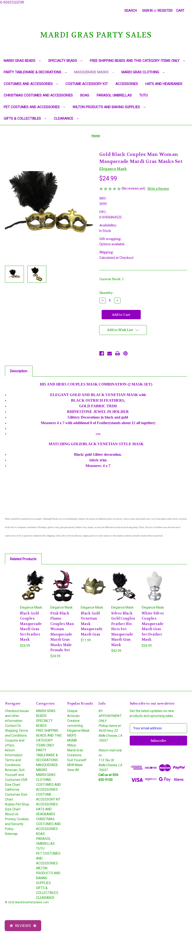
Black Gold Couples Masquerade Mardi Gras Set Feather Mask (31, 626)
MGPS (71, 735)
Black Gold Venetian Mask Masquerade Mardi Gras (92, 624)
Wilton (71, 745)
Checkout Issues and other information (17, 716)
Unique (72, 711)
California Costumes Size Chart (16, 794)
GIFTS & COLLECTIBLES (23, 118)
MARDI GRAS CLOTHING (141, 72)
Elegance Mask (78, 730)
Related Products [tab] (23, 559)
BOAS (84, 95)
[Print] (117, 353)
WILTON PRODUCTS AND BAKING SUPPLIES (107, 107)
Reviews (23, 925)
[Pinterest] (125, 353)
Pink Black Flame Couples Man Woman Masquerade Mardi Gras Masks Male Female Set (62, 632)
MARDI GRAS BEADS (20, 61)
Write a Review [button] (158, 189)
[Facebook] (101, 353)
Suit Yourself (76, 760)
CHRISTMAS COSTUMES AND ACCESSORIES (38, 95)
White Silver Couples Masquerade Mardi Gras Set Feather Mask (153, 626)
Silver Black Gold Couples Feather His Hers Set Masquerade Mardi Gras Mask (123, 629)
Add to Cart (32, 591)
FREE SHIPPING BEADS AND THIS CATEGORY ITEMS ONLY (135, 61)
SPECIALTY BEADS (63, 61)
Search (130, 10)
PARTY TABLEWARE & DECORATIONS (33, 72)
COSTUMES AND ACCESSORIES (29, 84)
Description (18, 371)
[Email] (109, 353)
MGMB (72, 740)
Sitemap (11, 834)
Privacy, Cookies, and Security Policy (17, 824)
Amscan (73, 716)
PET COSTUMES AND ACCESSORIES (32, 107)
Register (165, 10)
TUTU (143, 95)
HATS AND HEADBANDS (163, 84)
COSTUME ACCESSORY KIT (87, 84)
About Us (11, 814)
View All (73, 770)
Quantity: (106, 293)
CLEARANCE (64, 118)
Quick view (32, 580)
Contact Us (13, 725)
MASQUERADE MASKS (92, 72)
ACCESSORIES (126, 84)
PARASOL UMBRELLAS (114, 95)
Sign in (147, 10)
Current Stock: (111, 279)
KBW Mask (75, 765)
